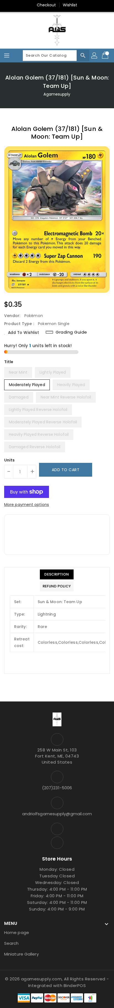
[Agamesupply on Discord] (57, 843)
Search (11, 943)
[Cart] (105, 55)
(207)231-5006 (57, 788)
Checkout (46, 5)
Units (9, 460)
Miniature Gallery (21, 954)
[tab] (57, 574)
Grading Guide (71, 332)
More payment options (26, 504)
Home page (16, 932)
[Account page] (94, 55)
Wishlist (70, 5)
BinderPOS (75, 985)
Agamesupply (56, 94)
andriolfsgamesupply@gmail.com (57, 814)
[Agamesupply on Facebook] (57, 829)
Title (9, 362)
